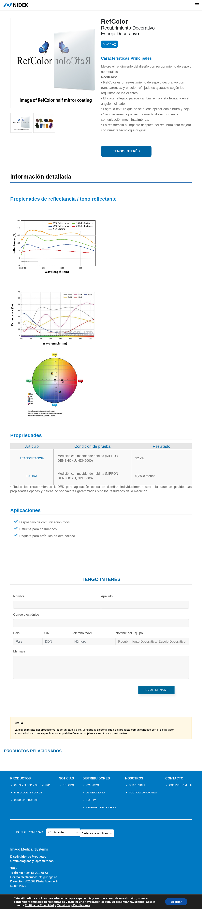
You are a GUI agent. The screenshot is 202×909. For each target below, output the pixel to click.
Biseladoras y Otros (28, 792)
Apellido (107, 596)
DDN (46, 633)
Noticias (66, 778)
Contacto (174, 778)
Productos (20, 778)
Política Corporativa (143, 792)
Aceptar (176, 901)
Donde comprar (29, 832)
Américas (92, 785)
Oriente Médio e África (101, 807)
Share (107, 44)
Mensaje (19, 651)
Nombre (18, 596)
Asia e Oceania (95, 792)
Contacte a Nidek (180, 785)
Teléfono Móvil (82, 633)
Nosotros (134, 778)
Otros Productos (26, 800)
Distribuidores (96, 778)
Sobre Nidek (137, 785)
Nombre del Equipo (129, 633)
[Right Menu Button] (197, 5)
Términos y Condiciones (73, 905)
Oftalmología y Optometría (32, 785)
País (16, 633)
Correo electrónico (26, 614)
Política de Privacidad (39, 905)
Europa (91, 800)
